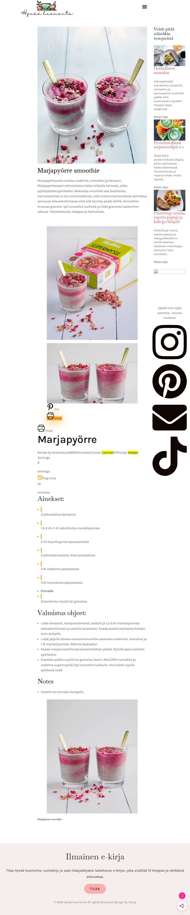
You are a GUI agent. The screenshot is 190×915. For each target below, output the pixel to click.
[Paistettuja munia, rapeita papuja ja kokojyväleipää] (169, 192)
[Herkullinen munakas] (169, 48)
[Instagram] (169, 361)
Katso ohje (161, 117)
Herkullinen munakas (164, 70)
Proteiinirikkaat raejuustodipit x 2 (169, 145)
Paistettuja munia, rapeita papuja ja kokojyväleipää (169, 217)
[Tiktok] (169, 475)
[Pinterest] (169, 398)
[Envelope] (169, 434)
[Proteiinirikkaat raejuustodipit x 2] (169, 122)
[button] (145, 7)
